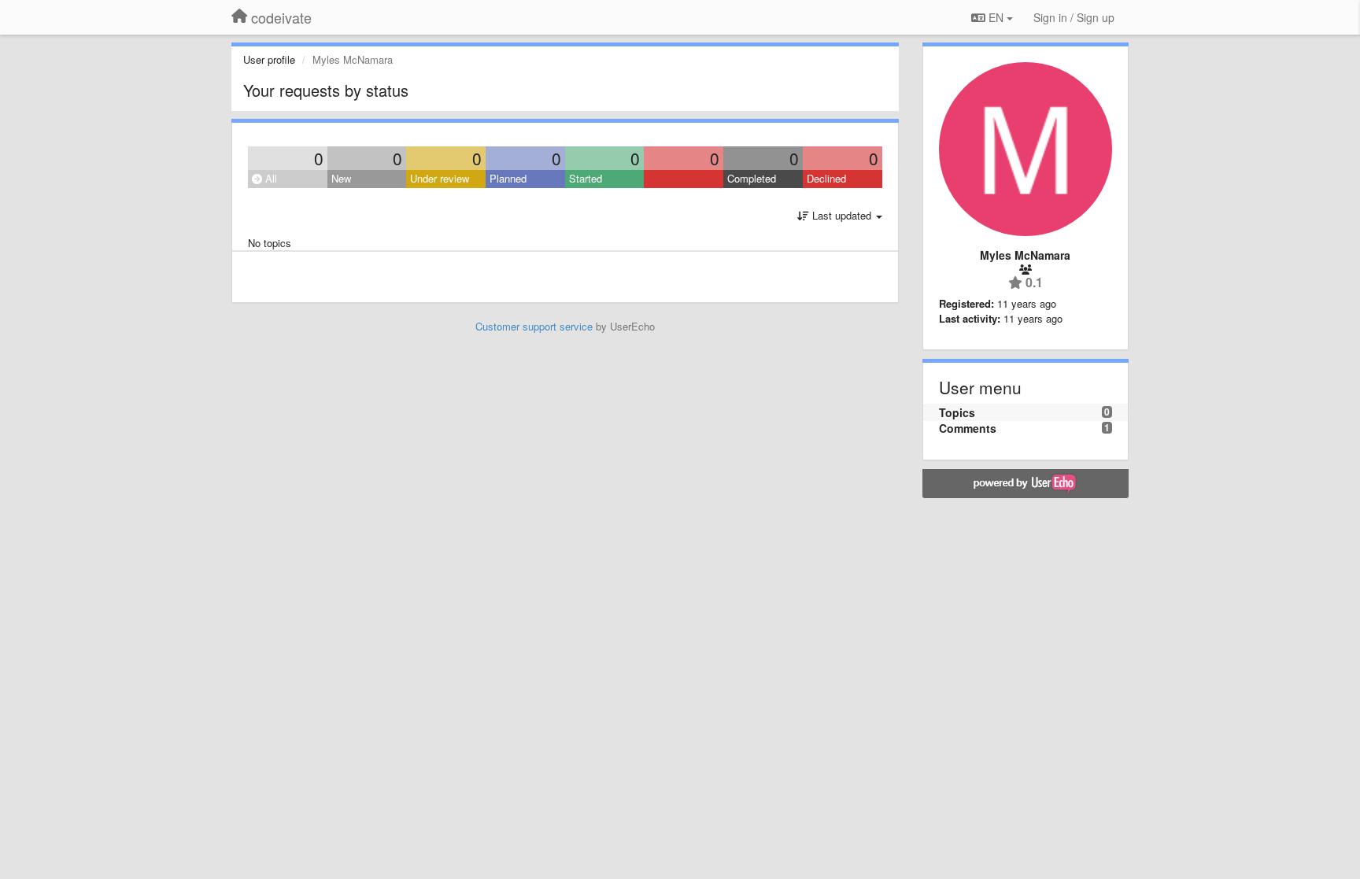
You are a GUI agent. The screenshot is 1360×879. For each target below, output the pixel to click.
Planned (508, 178)
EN (996, 17)
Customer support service (534, 326)
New (341, 178)
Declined (826, 178)
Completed (751, 178)
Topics (957, 412)
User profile (269, 59)
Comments (967, 428)
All (269, 178)
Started (585, 178)
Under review (439, 178)
